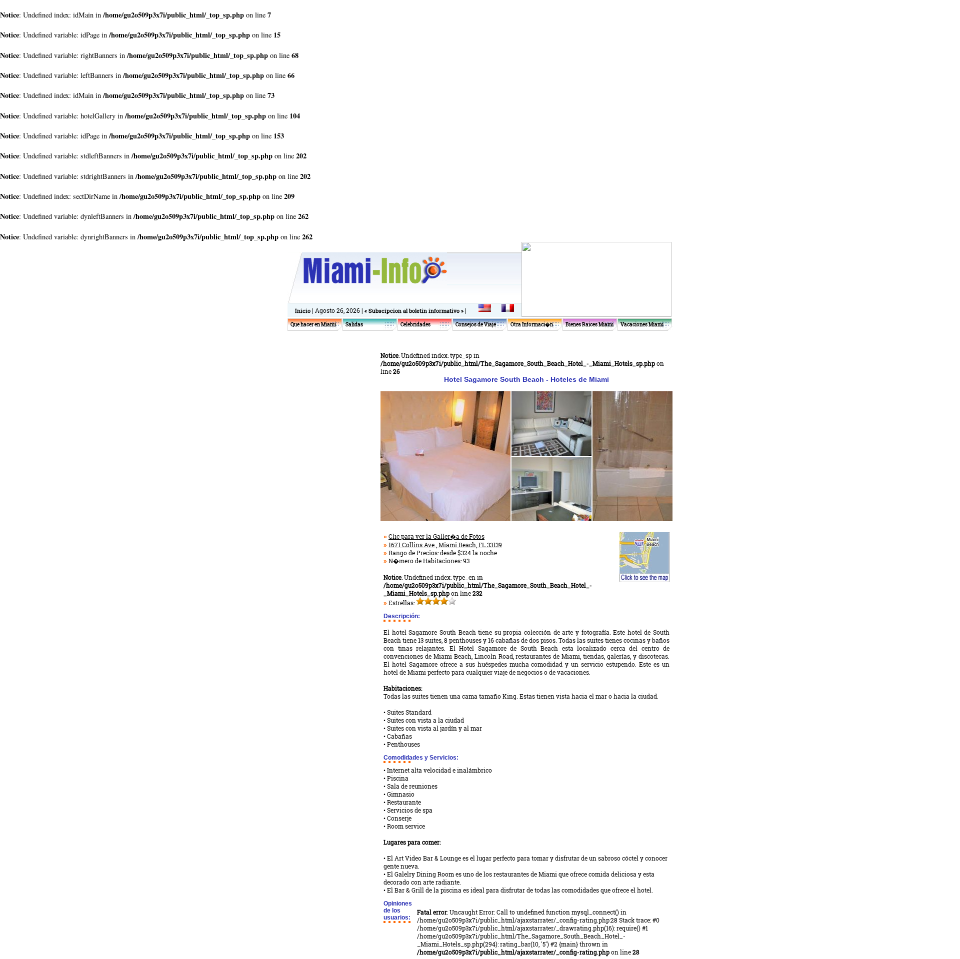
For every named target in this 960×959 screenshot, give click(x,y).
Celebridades (415, 324)
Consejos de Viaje (476, 324)
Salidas (354, 324)
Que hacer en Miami (313, 324)
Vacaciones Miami (642, 324)
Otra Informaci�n (531, 324)
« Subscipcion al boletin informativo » (414, 310)
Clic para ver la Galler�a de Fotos (436, 536)
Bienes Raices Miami (590, 324)
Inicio (303, 310)
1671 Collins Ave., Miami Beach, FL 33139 (445, 545)
